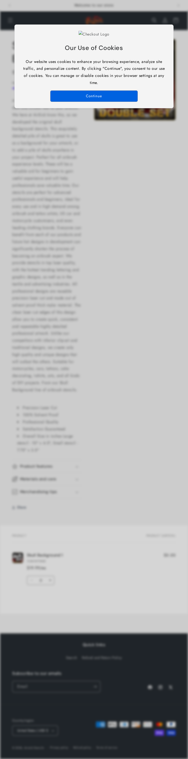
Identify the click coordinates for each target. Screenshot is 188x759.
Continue (94, 96)
